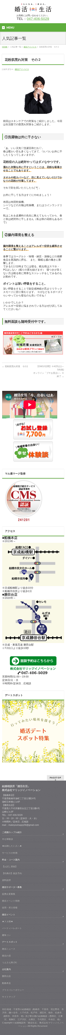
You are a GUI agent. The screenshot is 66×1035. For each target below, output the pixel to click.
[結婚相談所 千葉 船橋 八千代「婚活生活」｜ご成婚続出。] (33, 7)
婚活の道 (6, 955)
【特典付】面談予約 (12, 873)
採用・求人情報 (9, 907)
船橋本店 (6, 983)
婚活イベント (8, 914)
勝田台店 (6, 976)
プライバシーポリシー (13, 990)
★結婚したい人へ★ (12, 846)
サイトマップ (8, 996)
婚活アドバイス (22, 69)
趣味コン (6, 935)
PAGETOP (55, 777)
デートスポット (9, 942)
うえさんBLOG (9, 962)
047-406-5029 (38, 19)
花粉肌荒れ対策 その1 (15, 366)
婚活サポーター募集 (12, 887)
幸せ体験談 (7, 839)
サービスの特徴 (9, 853)
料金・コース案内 (11, 859)
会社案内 (6, 969)
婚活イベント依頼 (11, 900)
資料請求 (6, 880)
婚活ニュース (8, 949)
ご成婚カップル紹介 (12, 832)
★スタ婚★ (7, 921)
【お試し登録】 (9, 866)
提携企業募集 (8, 894)
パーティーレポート (12, 928)
